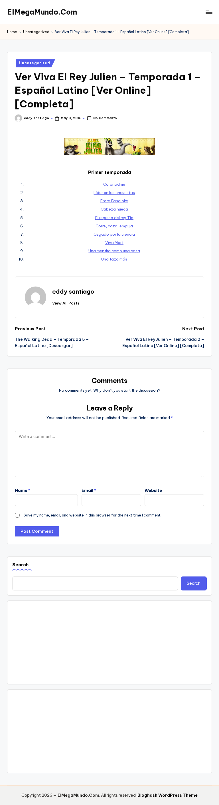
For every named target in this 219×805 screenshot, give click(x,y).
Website (153, 490)
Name (23, 490)
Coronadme (114, 184)
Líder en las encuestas (114, 192)
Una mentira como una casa (114, 250)
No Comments (105, 118)
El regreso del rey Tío (114, 217)
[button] (65, 303)
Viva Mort (114, 242)
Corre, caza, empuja (114, 226)
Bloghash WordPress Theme (167, 795)
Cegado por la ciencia (114, 234)
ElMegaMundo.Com (42, 12)
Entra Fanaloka (114, 200)
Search (20, 564)
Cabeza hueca (114, 209)
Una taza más (114, 259)
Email (89, 490)
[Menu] (209, 12)
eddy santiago (73, 291)
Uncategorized (34, 63)
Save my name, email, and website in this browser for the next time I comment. (92, 515)
